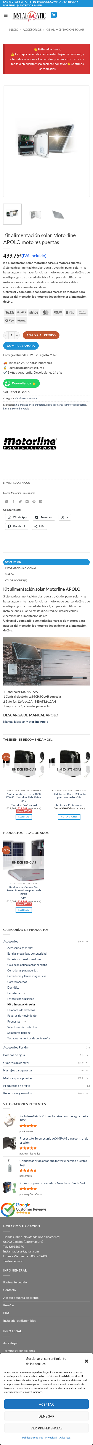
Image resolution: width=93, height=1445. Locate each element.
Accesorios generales (20, 948)
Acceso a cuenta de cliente (20, 1297)
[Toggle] (87, 941)
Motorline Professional (24, 805)
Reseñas (8, 1305)
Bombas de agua (14, 1055)
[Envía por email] (27, 501)
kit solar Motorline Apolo (16, 408)
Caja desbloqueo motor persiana (27, 965)
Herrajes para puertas (17, 1070)
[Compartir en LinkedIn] (41, 501)
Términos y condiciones (19, 1350)
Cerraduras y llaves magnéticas (26, 976)
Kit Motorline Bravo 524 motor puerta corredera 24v (69, 795)
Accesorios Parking (16, 1047)
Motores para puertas (17, 1078)
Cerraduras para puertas (22, 970)
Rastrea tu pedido (15, 1282)
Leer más (23, 817)
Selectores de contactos (22, 1027)
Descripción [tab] (13, 562)
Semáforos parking (18, 1032)
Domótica (13, 987)
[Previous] (10, 141)
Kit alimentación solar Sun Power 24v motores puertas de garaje (24, 890)
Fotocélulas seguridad (20, 998)
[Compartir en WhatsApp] (6, 501)
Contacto (9, 1290)
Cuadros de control (16, 1062)
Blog (6, 1313)
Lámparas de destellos (21, 1010)
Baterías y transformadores (24, 959)
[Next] (82, 141)
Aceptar (46, 1404)
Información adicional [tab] (20, 568)
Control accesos (17, 982)
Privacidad (51, 1437)
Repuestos (13, 1021)
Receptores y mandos (17, 1093)
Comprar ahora (21, 345)
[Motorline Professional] (30, 444)
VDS (23, 898)
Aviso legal (65, 1437)
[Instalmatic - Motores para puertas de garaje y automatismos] (29, 16)
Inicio (13, 29)
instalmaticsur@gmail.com (21, 1251)
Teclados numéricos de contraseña (28, 1038)
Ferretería (13, 993)
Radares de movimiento (22, 1015)
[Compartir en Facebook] (13, 501)
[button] (86, 1361)
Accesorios (32, 29)
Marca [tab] (9, 574)
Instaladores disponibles (19, 1320)
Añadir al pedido (41, 335)
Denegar (46, 1416)
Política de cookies (32, 1437)
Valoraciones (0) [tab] (16, 580)
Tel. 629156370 (13, 1246)
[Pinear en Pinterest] (34, 501)
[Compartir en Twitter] (20, 501)
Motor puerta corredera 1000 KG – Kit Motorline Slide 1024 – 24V (24, 797)
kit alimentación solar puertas (29, 404)
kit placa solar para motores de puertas (66, 404)
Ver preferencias (46, 1428)
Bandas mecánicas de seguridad (26, 953)
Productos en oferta (16, 1085)
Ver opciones (69, 817)
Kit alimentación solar (65, 29)
